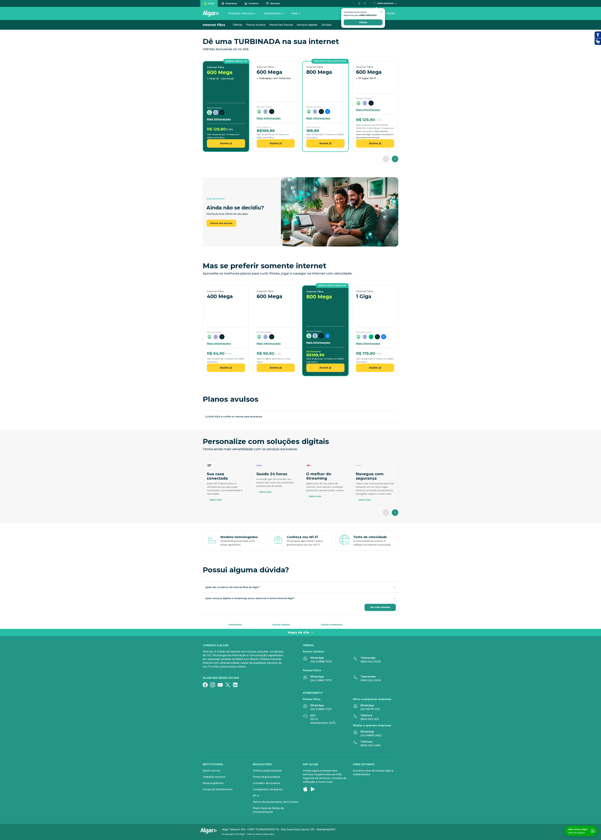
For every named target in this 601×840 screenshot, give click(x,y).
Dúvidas (326, 24)
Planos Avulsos (256, 24)
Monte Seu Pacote (281, 24)
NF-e (256, 795)
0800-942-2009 (370, 661)
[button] (359, 3)
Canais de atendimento (218, 789)
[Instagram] (214, 684)
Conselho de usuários (266, 783)
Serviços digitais (307, 24)
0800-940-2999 (370, 745)
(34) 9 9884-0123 (320, 709)
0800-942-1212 (369, 719)
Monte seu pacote (221, 223)
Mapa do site (298, 632)
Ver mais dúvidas (380, 607)
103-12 (314, 719)
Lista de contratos (281, 624)
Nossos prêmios (213, 783)
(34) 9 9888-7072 (321, 661)
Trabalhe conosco (214, 776)
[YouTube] (221, 684)
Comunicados (235, 624)
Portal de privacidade (266, 776)
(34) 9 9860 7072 (321, 680)
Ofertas (237, 24)
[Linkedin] (236, 684)
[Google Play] (314, 788)
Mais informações (219, 119)
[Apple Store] (306, 788)
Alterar (363, 22)
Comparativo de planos (268, 789)
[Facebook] (206, 684)
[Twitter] (229, 684)
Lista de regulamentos (332, 624)
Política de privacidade (267, 770)
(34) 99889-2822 (370, 735)
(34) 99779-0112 (370, 709)
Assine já (226, 143)
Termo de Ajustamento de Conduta (275, 801)
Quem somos (211, 770)
